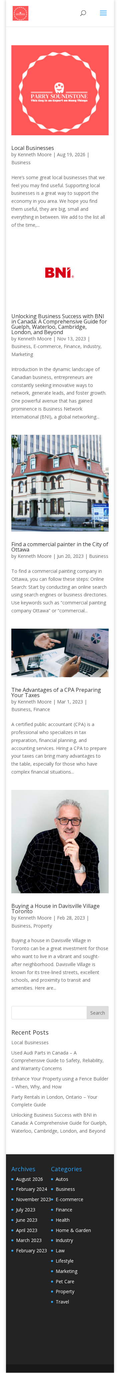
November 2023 (33, 1199)
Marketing (22, 354)
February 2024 (31, 1189)
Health (63, 1220)
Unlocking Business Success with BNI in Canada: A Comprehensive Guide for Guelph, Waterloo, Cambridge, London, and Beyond (59, 324)
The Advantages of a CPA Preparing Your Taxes (56, 692)
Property (42, 926)
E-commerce (47, 346)
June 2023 (26, 1220)
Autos (62, 1179)
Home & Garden (73, 1230)
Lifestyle (65, 1261)
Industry (91, 346)
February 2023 (31, 1250)
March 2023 (29, 1240)
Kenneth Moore (35, 154)
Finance (72, 346)
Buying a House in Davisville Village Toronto (55, 908)
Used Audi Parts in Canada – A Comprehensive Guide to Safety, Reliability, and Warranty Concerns (57, 1061)
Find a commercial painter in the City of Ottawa (59, 547)
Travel (62, 1302)
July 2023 (25, 1209)
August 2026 (29, 1179)
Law (60, 1250)
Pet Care (65, 1281)
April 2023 (26, 1230)
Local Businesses (32, 148)
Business (21, 162)
